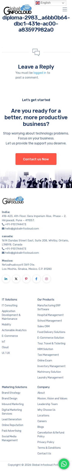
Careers (42, 421)
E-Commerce (10, 336)
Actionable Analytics (14, 330)
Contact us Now (36, 159)
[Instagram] (46, 279)
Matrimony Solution (49, 371)
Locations (43, 415)
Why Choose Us (46, 409)
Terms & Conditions (49, 447)
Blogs (40, 427)
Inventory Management (51, 366)
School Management (49, 320)
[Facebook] (36, 279)
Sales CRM (43, 326)
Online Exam (44, 360)
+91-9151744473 (15, 224)
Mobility (6, 324)
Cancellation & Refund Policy (50, 434)
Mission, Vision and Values (52, 398)
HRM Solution (45, 349)
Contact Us (44, 453)
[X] (16, 279)
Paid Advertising (11, 430)
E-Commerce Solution (50, 337)
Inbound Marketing (13, 404)
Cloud (5, 347)
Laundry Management (50, 377)
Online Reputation (12, 425)
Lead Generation (12, 419)
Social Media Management (10, 438)
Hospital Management (50, 315)
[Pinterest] (26, 279)
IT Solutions (9, 299)
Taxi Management (48, 354)
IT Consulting (9, 305)
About (41, 392)
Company (43, 387)
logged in (39, 72)
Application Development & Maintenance (11, 315)
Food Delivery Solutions (51, 332)
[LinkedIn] (6, 279)
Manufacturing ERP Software (49, 307)
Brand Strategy (11, 392)
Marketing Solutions (14, 387)
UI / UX (6, 353)
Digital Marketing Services (12, 411)
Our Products (45, 299)
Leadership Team (47, 404)
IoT (3, 341)
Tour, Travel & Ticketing (51, 343)
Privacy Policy (45, 442)
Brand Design (9, 398)
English (45, 2)
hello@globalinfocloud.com (22, 228)
